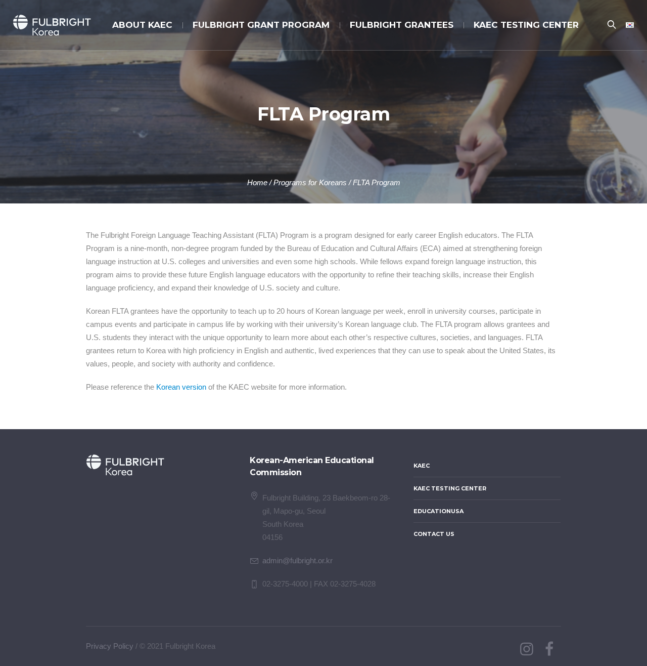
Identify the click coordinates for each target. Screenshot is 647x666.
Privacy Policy (109, 646)
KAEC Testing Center (449, 488)
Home (257, 182)
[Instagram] (527, 649)
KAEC (421, 465)
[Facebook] (549, 649)
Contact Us (433, 533)
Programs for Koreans (310, 182)
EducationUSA (438, 511)
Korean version (181, 387)
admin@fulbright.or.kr (297, 560)
